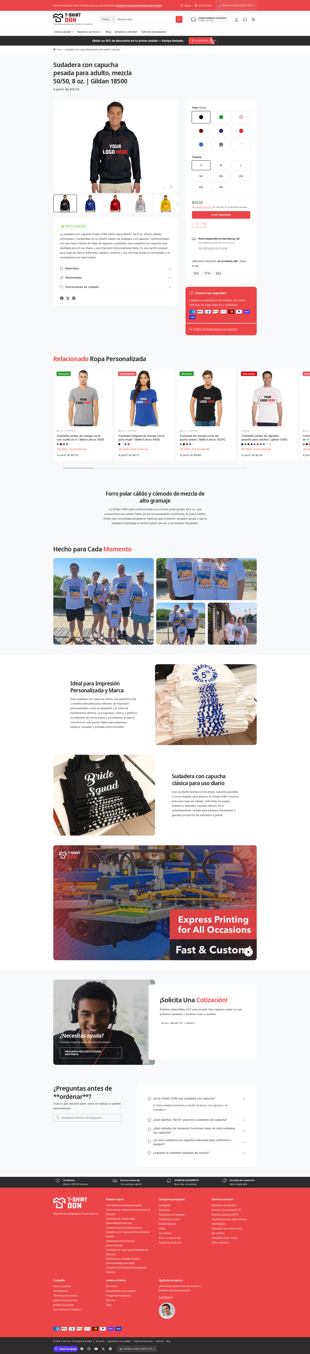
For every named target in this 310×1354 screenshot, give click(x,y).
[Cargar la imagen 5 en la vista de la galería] (165, 203)
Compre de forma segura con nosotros (215, 329)
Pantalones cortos (169, 1219)
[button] (253, 19)
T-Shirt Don (66, 1341)
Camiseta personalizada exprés (124, 1205)
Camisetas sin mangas (171, 1214)
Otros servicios (220, 1242)
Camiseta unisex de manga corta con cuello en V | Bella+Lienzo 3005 (80, 437)
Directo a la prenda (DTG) (226, 1209)
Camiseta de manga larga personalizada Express (120, 1221)
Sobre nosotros (62, 1286)
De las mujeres (167, 1223)
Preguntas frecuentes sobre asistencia (83, 1053)
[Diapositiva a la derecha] (171, 186)
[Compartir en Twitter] (68, 298)
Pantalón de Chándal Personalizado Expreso (126, 1269)
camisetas (164, 1205)
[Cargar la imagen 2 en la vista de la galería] (90, 203)
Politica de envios (63, 1304)
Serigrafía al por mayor (225, 1237)
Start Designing (221, 215)
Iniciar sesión (205, 5)
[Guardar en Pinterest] (74, 298)
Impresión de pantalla (224, 1205)
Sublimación (219, 1223)
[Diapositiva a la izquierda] (164, 186)
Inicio (59, 49)
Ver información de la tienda (212, 248)
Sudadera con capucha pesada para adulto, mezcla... (93, 49)
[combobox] (150, 19)
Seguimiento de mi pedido (121, 1290)
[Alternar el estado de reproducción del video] (248, 952)
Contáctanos (166, 1297)
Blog (108, 1304)
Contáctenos (60, 1290)
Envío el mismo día (169, 1237)
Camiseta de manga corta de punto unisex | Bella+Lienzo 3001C (203, 437)
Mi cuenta (111, 1286)
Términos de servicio (65, 1295)
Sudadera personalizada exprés (124, 1227)
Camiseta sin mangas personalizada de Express (128, 1212)
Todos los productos (170, 1242)
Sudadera (164, 1209)
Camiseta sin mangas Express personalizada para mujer (123, 1261)
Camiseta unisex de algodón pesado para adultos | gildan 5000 (264, 437)
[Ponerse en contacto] (245, 19)
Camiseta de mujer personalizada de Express (127, 1252)
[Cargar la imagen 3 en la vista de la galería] (115, 203)
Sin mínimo (165, 1233)
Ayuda (187, 5)
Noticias (110, 1300)
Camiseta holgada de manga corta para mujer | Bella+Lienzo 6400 (141, 437)
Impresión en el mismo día (227, 1228)
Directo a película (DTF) (225, 1214)
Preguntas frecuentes (118, 1295)
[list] (155, 1182)
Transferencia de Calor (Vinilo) (229, 1219)
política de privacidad (65, 1300)
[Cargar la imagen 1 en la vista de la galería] (65, 203)
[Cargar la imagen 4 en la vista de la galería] (140, 203)
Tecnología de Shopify (82, 1341)
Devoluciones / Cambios (67, 1309)
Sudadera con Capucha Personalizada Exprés (128, 1234)
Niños (162, 1228)
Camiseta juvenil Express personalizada (120, 1243)
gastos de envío (204, 207)
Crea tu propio (62, 31)
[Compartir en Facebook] (62, 298)
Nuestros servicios (88, 31)
